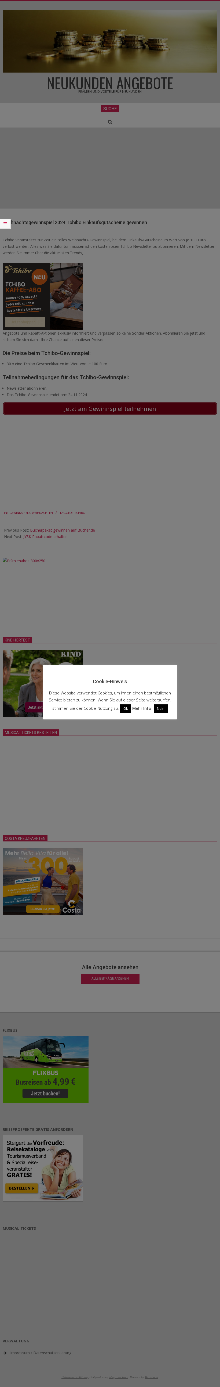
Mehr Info (141, 708)
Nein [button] (160, 708)
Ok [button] (125, 708)
